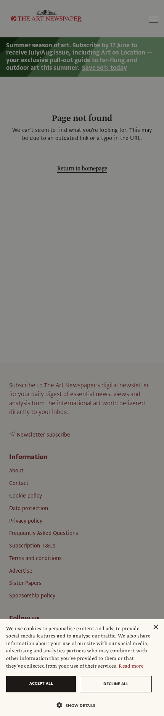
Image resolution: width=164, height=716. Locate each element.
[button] (79, 705)
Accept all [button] (41, 683)
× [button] (155, 627)
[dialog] (82, 667)
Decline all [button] (116, 684)
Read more (131, 666)
